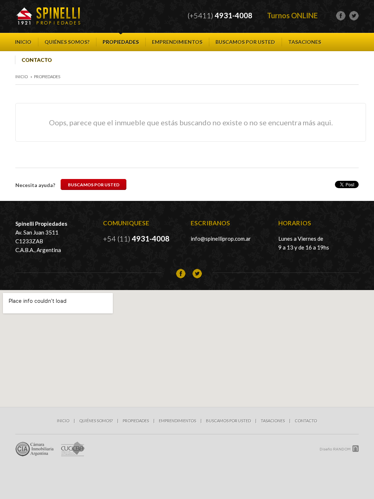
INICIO (23, 42)
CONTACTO (37, 60)
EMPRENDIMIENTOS (177, 42)
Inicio (21, 76)
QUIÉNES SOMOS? (67, 42)
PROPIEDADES (121, 42)
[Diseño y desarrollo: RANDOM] (339, 448)
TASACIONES (304, 42)
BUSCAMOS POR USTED (245, 42)
